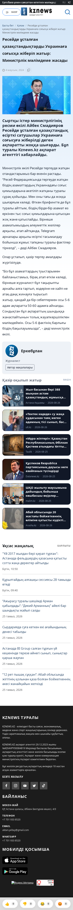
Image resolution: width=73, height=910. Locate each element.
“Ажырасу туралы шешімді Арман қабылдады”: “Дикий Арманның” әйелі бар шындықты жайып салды (34, 605)
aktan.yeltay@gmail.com (15, 830)
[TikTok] (43, 786)
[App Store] (36, 860)
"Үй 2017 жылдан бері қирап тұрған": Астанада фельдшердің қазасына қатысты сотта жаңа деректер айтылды (34, 558)
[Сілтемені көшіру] (29, 70)
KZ (69, 2)
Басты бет (8, 25)
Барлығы (64, 545)
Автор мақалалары (20, 367)
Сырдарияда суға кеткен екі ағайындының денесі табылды (34, 629)
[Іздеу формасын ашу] (67, 12)
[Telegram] (34, 786)
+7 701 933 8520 (11, 819)
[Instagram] (15, 786)
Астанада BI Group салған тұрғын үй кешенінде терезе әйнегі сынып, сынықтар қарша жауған (34, 653)
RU (64, 2)
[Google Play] (36, 871)
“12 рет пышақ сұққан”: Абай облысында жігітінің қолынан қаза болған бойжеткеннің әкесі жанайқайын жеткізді (36, 679)
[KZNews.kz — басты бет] (37, 11)
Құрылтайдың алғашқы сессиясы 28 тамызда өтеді (36, 582)
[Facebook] (6, 786)
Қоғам (21, 25)
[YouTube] (25, 786)
